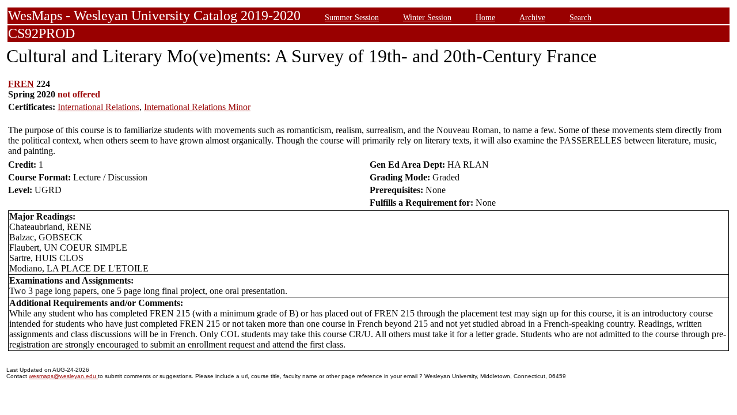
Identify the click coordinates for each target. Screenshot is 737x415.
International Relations (98, 107)
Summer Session (352, 17)
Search (580, 17)
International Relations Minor (197, 107)
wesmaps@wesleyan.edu (63, 376)
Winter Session (427, 17)
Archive (532, 17)
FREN (21, 84)
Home (485, 17)
